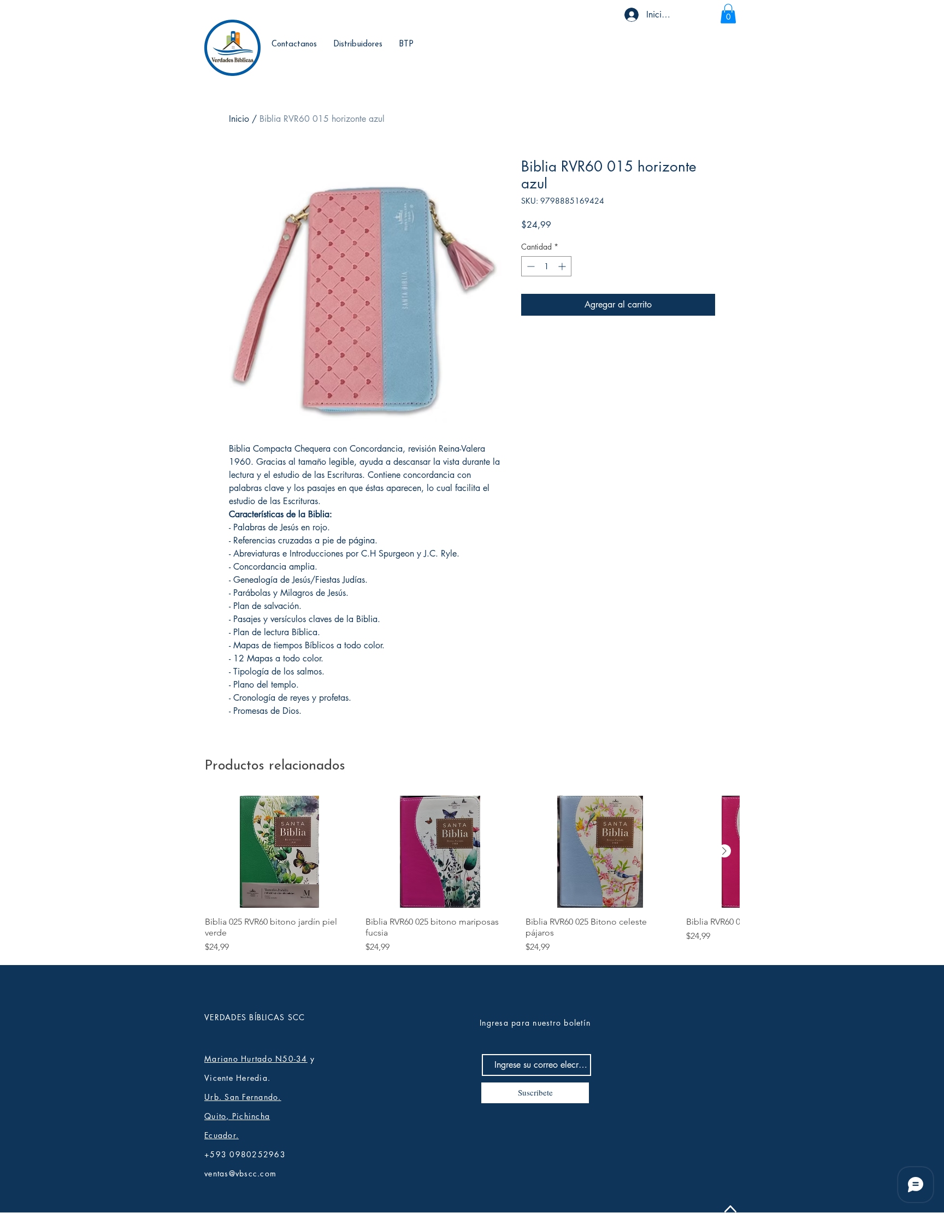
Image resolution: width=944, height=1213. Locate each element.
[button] (728, 13)
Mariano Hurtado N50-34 (256, 1059)
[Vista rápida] (280, 852)
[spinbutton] (546, 266)
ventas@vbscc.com (240, 1173)
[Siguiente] (724, 850)
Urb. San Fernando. (242, 1097)
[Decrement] (529, 266)
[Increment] (563, 266)
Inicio (239, 119)
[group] (472, 874)
